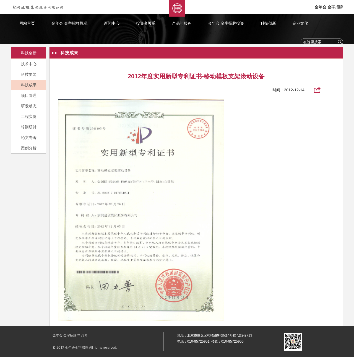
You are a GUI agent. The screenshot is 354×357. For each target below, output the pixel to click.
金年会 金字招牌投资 (226, 23)
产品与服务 (181, 23)
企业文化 (300, 23)
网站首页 (27, 23)
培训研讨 (29, 127)
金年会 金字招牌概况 (69, 23)
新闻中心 (111, 23)
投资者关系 (145, 23)
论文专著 (29, 137)
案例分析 (29, 148)
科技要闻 (29, 74)
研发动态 (29, 106)
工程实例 (29, 116)
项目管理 (29, 95)
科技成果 (29, 85)
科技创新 (268, 23)
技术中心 (29, 64)
